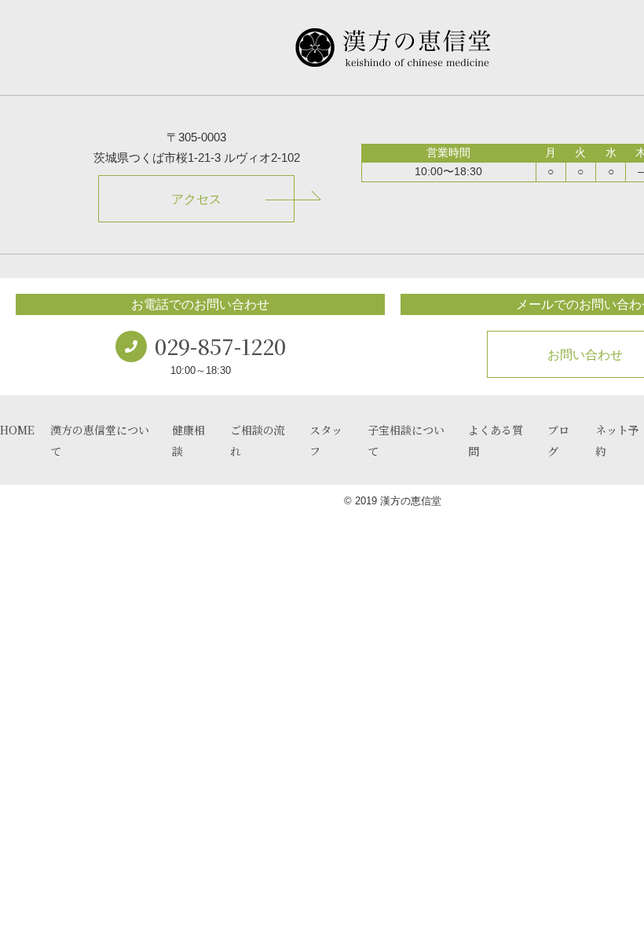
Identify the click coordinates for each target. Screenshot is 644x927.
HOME (17, 430)
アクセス (196, 199)
